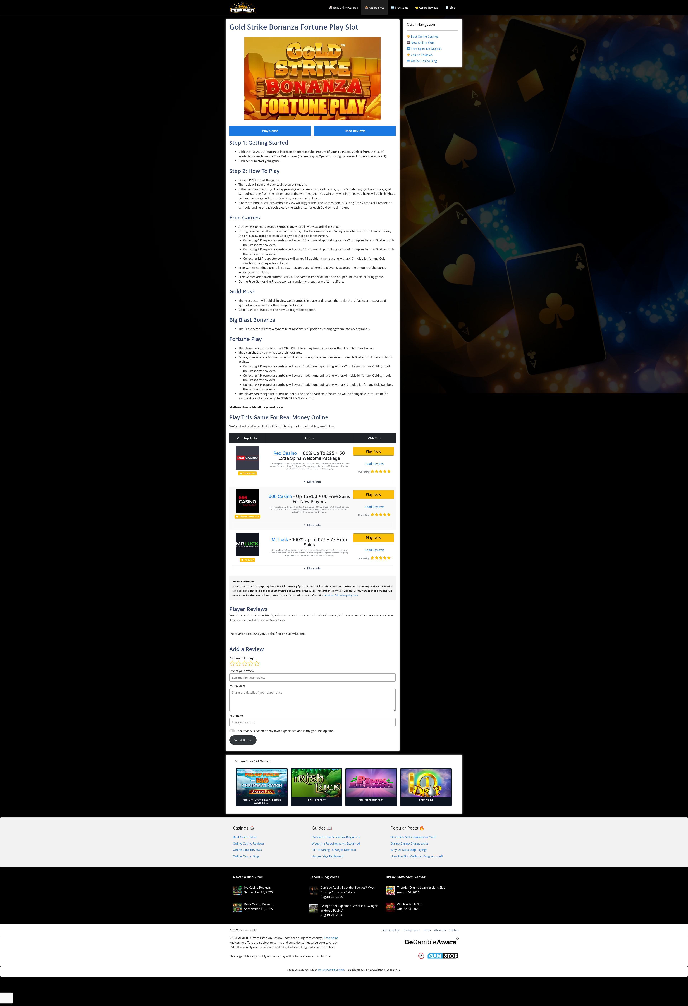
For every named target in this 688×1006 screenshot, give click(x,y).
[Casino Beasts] (242, 7)
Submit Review (243, 740)
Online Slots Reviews (247, 850)
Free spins (331, 938)
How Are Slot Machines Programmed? (417, 856)
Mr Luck (280, 539)
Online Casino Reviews (248, 843)
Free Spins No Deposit (426, 49)
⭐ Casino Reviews (426, 7)
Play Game (270, 131)
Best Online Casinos (424, 36)
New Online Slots (422, 42)
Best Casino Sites (245, 837)
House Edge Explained (327, 856)
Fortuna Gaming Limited (331, 969)
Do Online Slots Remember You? (413, 837)
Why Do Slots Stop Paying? (409, 850)
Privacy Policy (411, 930)
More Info (314, 482)
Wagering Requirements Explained (336, 843)
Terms (427, 930)
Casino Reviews (422, 55)
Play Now (373, 451)
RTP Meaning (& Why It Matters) (334, 850)
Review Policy (390, 930)
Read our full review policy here (341, 595)
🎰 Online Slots (374, 7)
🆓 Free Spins (399, 7)
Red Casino (285, 453)
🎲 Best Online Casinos (343, 7)
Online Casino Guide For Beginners (336, 837)
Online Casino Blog (424, 61)
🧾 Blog (450, 7)
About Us (440, 930)
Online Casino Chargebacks (409, 843)
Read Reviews (355, 131)
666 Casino (280, 496)
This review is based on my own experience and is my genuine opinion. (285, 731)
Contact (454, 930)
